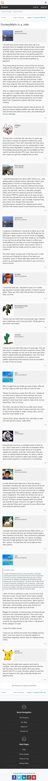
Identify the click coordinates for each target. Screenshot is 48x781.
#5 (45, 298)
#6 (45, 327)
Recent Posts (18, 11)
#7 (45, 366)
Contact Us (24, 731)
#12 (45, 644)
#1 (45, 118)
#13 (45, 679)
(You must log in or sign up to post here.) (24, 685)
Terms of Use (24, 759)
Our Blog (24, 722)
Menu (5, 7)
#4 (45, 267)
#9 (45, 463)
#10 (45, 510)
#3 (45, 210)
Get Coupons (24, 717)
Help (24, 749)
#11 (45, 548)
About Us (24, 727)
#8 (45, 425)
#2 (45, 158)
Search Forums (7, 11)
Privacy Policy (24, 763)
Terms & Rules (24, 754)
